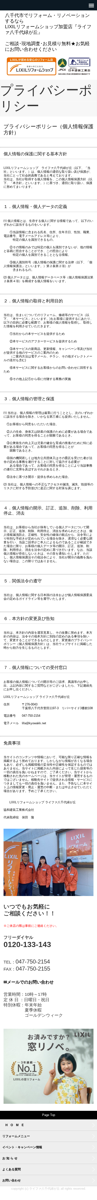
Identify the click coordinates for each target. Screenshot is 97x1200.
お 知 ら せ (9, 1158)
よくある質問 (11, 1169)
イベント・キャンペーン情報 (22, 1147)
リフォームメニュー (16, 1136)
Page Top (48, 1115)
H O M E (14, 1125)
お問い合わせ (11, 1180)
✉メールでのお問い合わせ (29, 982)
